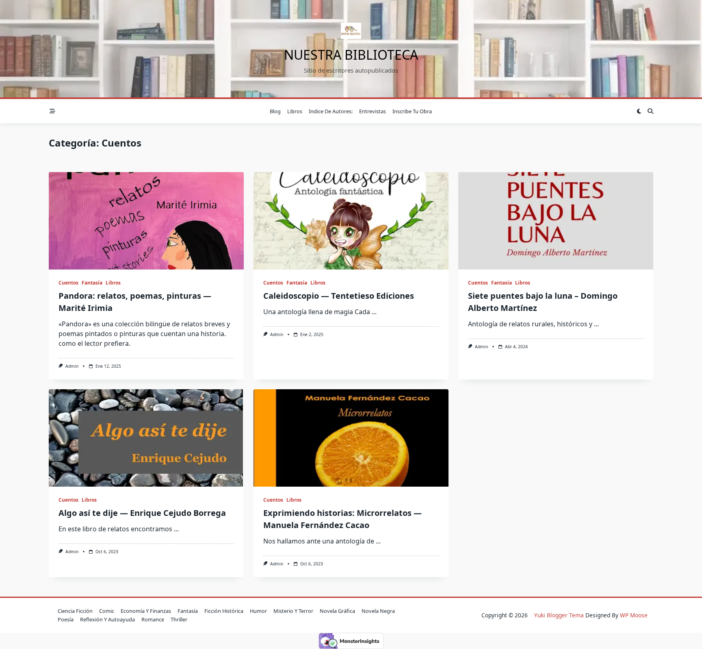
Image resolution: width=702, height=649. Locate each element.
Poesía (66, 619)
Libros (294, 111)
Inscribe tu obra (412, 111)
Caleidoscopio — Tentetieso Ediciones (338, 295)
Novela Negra (378, 611)
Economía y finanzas (146, 611)
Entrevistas (372, 111)
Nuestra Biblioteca (351, 54)
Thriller (179, 619)
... (374, 311)
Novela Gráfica (337, 611)
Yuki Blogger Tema (559, 615)
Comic (106, 611)
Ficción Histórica (223, 611)
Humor (258, 611)
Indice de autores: (331, 111)
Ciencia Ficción (75, 611)
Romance (152, 619)
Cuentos (68, 282)
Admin (71, 366)
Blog (275, 111)
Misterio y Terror (293, 611)
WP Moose (634, 615)
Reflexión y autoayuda (107, 619)
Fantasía (92, 282)
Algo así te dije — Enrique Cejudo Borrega (142, 512)
